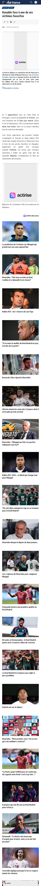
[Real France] (14, 2)
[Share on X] (10, 22)
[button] (4, 2)
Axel (3, 27)
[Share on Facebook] (7, 22)
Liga (11, 7)
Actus (5, 7)
